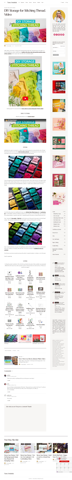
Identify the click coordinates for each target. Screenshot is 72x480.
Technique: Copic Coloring (55, 359)
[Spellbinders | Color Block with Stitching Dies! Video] (25, 338)
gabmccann (9, 395)
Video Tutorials (12, 7)
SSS (27, 297)
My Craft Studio (7, 7)
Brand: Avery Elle (61, 340)
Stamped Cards (57, 224)
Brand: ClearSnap (55, 341)
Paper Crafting (55, 242)
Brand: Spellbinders (8, 350)
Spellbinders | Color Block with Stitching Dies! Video (24, 342)
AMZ (31, 299)
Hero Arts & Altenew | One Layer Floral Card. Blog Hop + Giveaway (60, 264)
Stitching (14, 350)
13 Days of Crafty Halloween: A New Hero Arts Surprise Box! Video (60, 276)
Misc (54, 236)
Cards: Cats (63, 347)
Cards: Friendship (55, 350)
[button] (4, 2)
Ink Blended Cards (57, 222)
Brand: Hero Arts (59, 341)
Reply (9, 380)
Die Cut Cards (56, 215)
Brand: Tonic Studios (55, 346)
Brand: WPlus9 (59, 346)
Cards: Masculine (62, 353)
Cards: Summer (54, 355)
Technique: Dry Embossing (61, 361)
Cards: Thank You (59, 355)
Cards (54, 211)
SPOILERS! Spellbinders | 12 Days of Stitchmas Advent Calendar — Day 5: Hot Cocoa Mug (38, 343)
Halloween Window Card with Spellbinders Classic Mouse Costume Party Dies (60, 284)
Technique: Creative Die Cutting (56, 360)
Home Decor (55, 232)
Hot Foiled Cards (57, 220)
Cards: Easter (61, 348)
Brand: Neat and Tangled (55, 343)
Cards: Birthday (60, 347)
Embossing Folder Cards (58, 218)
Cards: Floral (59, 349)
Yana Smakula (12, 2)
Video (18, 350)
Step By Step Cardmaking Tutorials (57, 249)
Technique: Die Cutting (55, 361)
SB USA (9, 283)
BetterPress (54, 340)
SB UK (44, 297)
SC (28, 297)
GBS (41, 314)
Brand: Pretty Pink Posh (61, 343)
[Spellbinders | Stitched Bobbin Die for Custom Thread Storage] (10, 338)
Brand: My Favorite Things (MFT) (56, 342)
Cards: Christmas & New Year (56, 348)
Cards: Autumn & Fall (55, 347)
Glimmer (62, 355)
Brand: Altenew (57, 340)
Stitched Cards (56, 226)
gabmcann (56, 275)
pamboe (8, 375)
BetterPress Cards (57, 213)
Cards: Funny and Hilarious (60, 350)
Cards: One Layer (60, 354)
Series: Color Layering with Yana (56, 356)
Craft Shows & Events (57, 229)
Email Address (55, 47)
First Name (54, 51)
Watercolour (55, 366)
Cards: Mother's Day (55, 354)
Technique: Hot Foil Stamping (56, 362)
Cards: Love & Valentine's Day (56, 353)
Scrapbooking (55, 245)
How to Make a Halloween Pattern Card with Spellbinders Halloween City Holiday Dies (60, 304)
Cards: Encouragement (55, 349)
